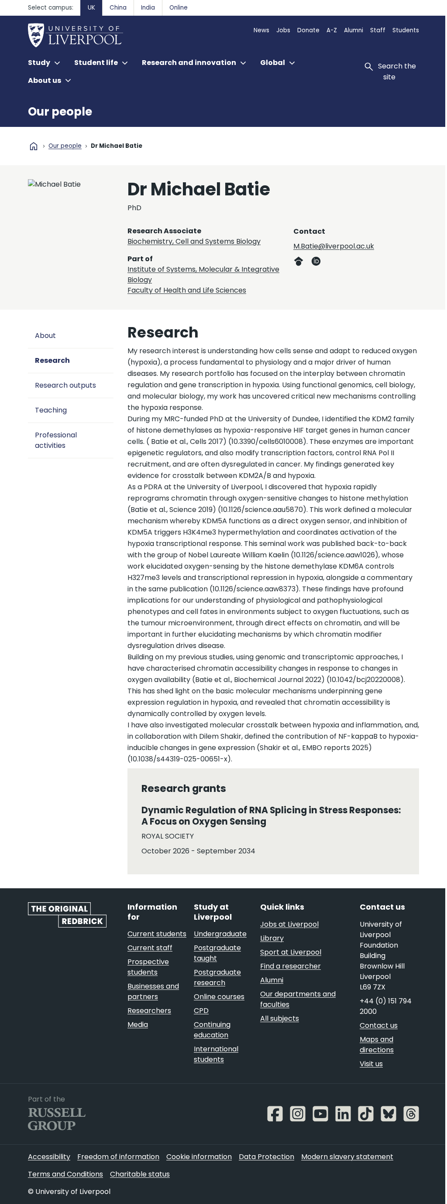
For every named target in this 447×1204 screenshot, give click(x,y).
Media (137, 1025)
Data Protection (266, 1157)
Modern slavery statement (347, 1157)
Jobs (283, 30)
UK (91, 7)
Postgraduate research (217, 977)
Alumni (353, 30)
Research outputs (65, 385)
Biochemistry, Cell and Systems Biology (194, 241)
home (33, 146)
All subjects (279, 1018)
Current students (156, 934)
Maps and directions (377, 1044)
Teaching (51, 410)
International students (216, 1054)
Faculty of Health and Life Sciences (186, 290)
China (118, 7)
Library (272, 938)
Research (52, 360)
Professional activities (56, 440)
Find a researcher (290, 966)
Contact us (379, 1025)
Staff (377, 30)
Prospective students (148, 967)
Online (178, 7)
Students (405, 30)
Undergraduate (220, 934)
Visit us (371, 1064)
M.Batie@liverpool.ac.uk (333, 246)
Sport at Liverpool (290, 952)
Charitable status (140, 1174)
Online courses (219, 997)
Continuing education (212, 1030)
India (148, 7)
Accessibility (49, 1157)
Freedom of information (118, 1157)
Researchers (149, 1011)
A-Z (332, 30)
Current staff (149, 948)
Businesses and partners (153, 991)
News (261, 30)
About (45, 336)
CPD (201, 1011)
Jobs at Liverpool (289, 924)
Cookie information (199, 1157)
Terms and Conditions (65, 1174)
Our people (60, 111)
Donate (308, 30)
